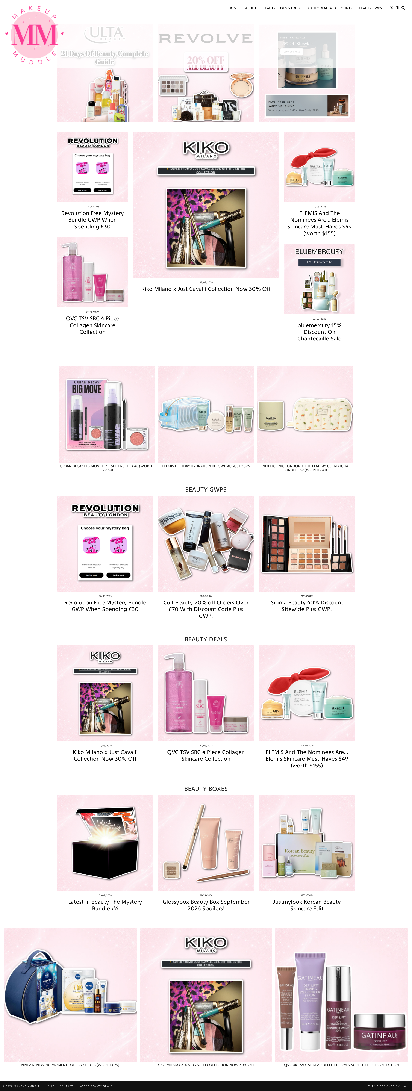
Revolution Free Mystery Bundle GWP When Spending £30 (92, 220)
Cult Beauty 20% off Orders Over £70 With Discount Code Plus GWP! (206, 609)
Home (233, 8)
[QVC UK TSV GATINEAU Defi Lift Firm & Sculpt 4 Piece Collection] (341, 995)
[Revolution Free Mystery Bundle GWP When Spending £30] (92, 167)
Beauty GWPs (370, 8)
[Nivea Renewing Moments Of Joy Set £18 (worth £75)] (70, 995)
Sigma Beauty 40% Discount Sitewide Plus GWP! (307, 606)
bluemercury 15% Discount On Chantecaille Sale (319, 332)
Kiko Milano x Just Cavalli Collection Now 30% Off (206, 289)
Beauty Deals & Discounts (329, 8)
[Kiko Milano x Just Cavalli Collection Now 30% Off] (206, 205)
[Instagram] (397, 8)
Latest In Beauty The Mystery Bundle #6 (105, 905)
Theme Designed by (388, 1086)
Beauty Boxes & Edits (281, 8)
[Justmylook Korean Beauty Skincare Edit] (307, 843)
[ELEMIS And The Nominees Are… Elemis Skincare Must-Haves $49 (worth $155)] (319, 167)
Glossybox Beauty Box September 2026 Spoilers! (206, 905)
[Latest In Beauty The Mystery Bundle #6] (105, 843)
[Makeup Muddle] (34, 35)
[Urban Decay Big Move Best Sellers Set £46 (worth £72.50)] (107, 414)
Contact (66, 1086)
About (250, 8)
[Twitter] (391, 8)
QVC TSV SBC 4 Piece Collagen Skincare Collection (92, 325)
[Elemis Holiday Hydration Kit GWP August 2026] (206, 414)
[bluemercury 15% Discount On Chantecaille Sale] (319, 279)
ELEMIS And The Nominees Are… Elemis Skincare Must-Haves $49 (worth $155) (319, 223)
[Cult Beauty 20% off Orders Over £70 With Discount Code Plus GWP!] (206, 544)
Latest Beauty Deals (95, 1086)
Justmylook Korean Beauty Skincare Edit (307, 905)
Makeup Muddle (27, 1086)
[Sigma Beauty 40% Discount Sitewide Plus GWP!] (307, 544)
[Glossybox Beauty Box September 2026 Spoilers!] (206, 843)
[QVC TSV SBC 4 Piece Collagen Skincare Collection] (92, 272)
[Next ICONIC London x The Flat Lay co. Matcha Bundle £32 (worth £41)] (305, 414)
